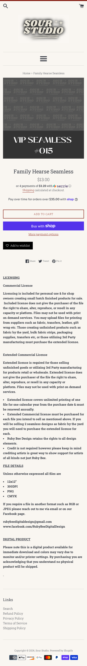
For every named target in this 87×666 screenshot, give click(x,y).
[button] (43, 186)
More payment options (43, 234)
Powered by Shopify (61, 650)
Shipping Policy (14, 628)
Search (8, 609)
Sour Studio (42, 650)
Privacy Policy (13, 618)
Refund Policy (13, 613)
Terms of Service (15, 623)
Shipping (28, 190)
